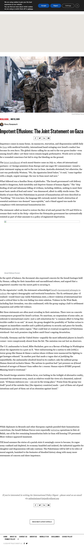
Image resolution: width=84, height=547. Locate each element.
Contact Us (23, 537)
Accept (43, 6)
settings (30, 9)
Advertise (33, 537)
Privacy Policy (10, 539)
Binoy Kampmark (11, 124)
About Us (13, 537)
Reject (55, 6)
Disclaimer (55, 537)
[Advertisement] (42, 33)
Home (5, 537)
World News (4, 119)
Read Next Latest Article (42, 522)
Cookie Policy (67, 537)
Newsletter (44, 537)
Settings (68, 6)
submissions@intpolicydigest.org (43, 498)
